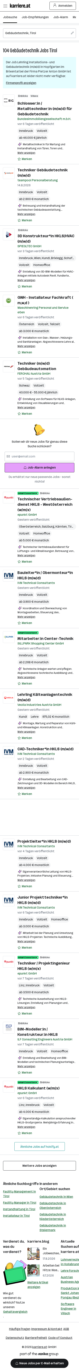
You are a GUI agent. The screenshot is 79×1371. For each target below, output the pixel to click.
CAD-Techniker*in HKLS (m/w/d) (45, 749)
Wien (38, 258)
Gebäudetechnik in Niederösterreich (53, 1217)
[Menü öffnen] (5, 5)
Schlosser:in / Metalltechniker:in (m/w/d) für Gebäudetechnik (44, 108)
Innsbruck (26, 131)
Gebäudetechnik (24, 50)
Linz (22, 985)
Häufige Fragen (19, 1329)
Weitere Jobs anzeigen (39, 1165)
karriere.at (39, 1347)
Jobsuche (10, 17)
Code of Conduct (60, 1338)
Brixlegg (57, 258)
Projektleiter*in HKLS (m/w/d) (44, 841)
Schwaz (24, 385)
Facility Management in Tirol (19, 1194)
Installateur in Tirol (16, 1215)
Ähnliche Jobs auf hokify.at (39, 1147)
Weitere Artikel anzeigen (37, 1285)
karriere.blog (38, 1241)
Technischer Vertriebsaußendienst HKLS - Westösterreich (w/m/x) (44, 504)
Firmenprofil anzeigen (21, 83)
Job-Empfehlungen (35, 17)
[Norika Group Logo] (39, 1354)
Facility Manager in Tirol (19, 1202)
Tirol (53, 50)
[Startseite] (21, 5)
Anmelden (65, 5)
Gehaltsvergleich (15, 1312)
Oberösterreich (30, 526)
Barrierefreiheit (36, 1338)
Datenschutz (15, 1338)
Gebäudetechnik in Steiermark (53, 1228)
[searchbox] (39, 33)
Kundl (46, 258)
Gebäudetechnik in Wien (56, 1197)
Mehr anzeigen (26, 152)
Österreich (26, 324)
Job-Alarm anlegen (42, 467)
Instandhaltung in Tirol (19, 1209)
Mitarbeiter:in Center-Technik (45, 638)
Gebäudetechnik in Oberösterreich (53, 1205)
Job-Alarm (60, 17)
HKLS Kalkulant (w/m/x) (38, 1088)
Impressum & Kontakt (46, 1329)
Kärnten (61, 526)
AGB (66, 1329)
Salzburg (48, 526)
